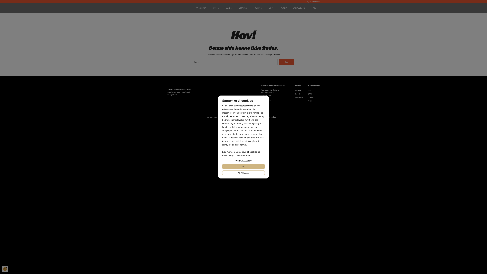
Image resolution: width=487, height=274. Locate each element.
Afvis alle (243, 173)
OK (243, 166)
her (248, 155)
